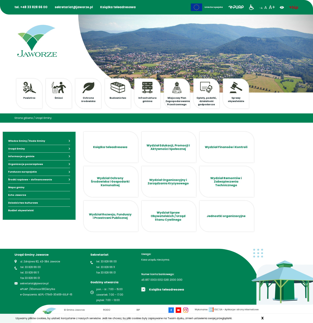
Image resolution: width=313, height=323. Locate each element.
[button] (29, 94)
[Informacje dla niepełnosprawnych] (251, 7)
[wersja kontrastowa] (283, 7)
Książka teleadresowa (118, 7)
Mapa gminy (16, 187)
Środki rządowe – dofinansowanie (30, 179)
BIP (138, 309)
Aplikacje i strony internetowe (242, 309)
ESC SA (218, 309)
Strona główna (23, 118)
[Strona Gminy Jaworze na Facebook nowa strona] (172, 310)
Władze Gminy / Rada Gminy (26, 141)
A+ (272, 7)
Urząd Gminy (44, 118)
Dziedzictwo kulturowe (23, 203)
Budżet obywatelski (21, 210)
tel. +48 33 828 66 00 (30, 7)
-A (260, 8)
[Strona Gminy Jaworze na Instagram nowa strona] (185, 310)
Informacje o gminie (21, 156)
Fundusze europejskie (22, 171)
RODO (106, 309)
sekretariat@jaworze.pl (74, 7)
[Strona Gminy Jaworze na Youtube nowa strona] (179, 310)
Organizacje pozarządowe (25, 164)
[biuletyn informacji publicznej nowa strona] (294, 7)
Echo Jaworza (17, 195)
